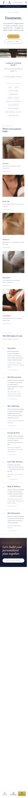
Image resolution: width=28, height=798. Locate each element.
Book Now (13, 36)
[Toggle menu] (26, 2)
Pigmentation (13, 94)
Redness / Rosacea (13, 98)
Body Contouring (13, 108)
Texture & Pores (13, 91)
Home (9, 12)
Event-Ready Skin (13, 115)
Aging (16, 87)
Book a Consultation (12, 560)
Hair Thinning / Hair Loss (13, 112)
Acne (10, 87)
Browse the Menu (13, 41)
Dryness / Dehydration (13, 101)
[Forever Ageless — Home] (6, 2)
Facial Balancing (13, 105)
